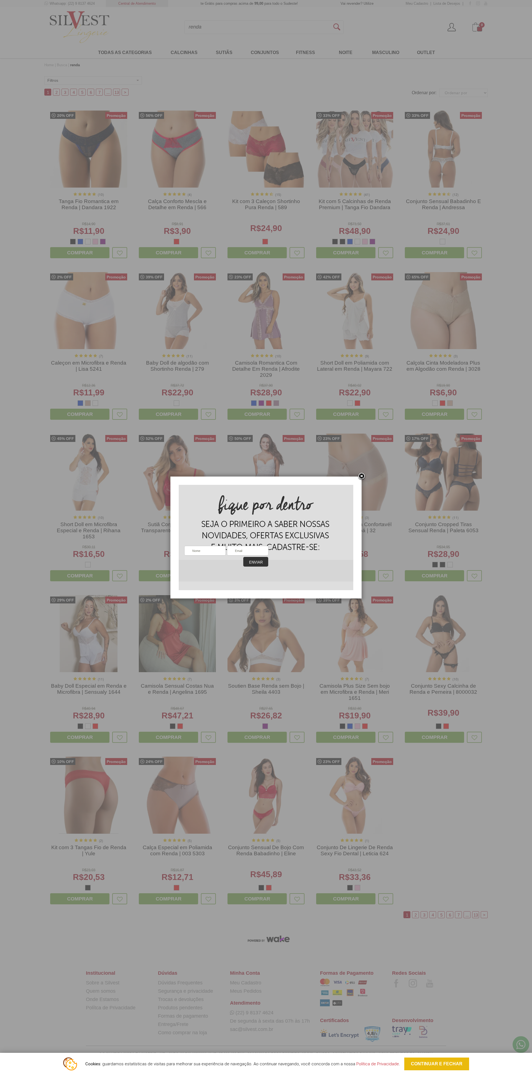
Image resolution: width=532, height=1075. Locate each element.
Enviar (256, 562)
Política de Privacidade (377, 1063)
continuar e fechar (436, 1063)
